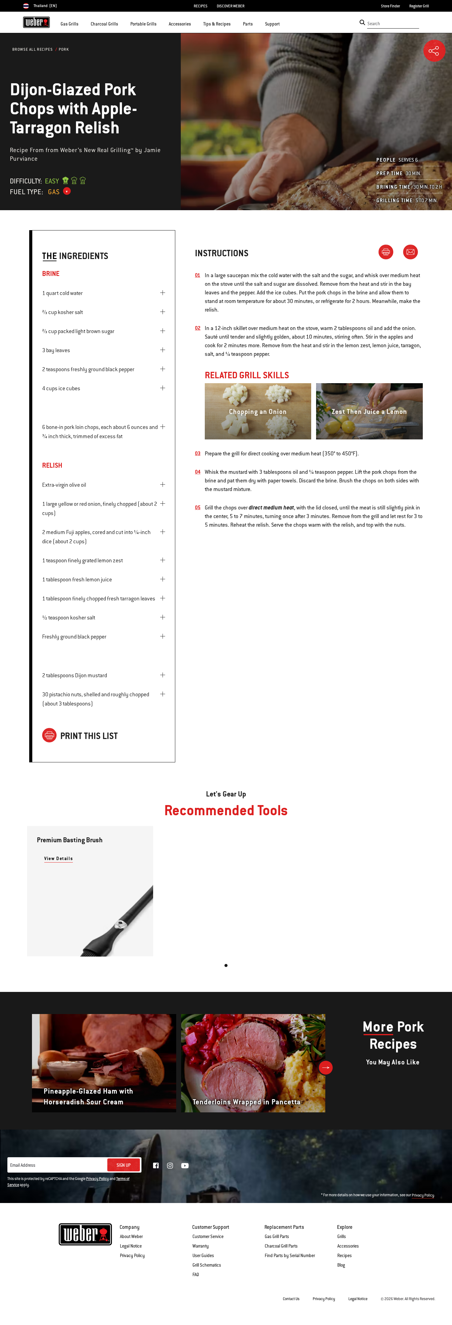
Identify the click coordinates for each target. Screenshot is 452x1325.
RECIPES (201, 6)
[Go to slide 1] (226, 965)
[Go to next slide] (326, 1068)
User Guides (203, 1255)
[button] (82, 23)
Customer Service (208, 1236)
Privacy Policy (97, 1178)
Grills (341, 1236)
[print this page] (388, 251)
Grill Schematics (206, 1265)
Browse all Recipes (32, 49)
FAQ (195, 1274)
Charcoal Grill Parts (281, 1246)
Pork (64, 49)
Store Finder (390, 6)
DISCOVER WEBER (230, 6)
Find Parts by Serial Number (290, 1255)
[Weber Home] (36, 22)
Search (373, 23)
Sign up (124, 1165)
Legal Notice (131, 1246)
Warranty (200, 1246)
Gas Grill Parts (277, 1236)
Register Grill (419, 6)
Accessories (348, 1246)
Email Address (22, 1165)
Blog (341, 1265)
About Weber (131, 1236)
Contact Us (291, 1298)
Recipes (344, 1255)
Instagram (170, 1165)
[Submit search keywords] (362, 22)
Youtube (184, 1165)
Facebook (156, 1165)
